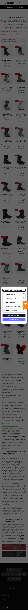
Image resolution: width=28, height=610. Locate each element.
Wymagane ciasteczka (10, 294)
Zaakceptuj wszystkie (14, 319)
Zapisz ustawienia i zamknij (14, 315)
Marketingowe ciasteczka (11, 298)
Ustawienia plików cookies (12, 290)
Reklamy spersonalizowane (11, 310)
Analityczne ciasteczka (10, 302)
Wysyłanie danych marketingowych (13, 306)
